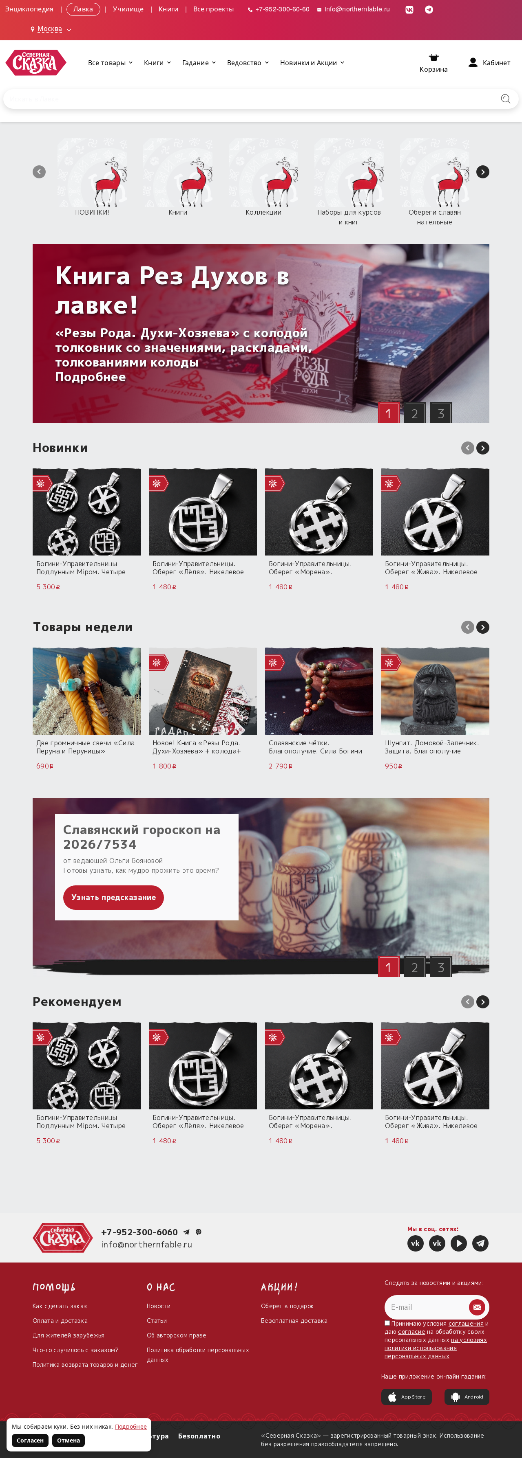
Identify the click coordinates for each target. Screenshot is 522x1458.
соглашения (466, 1323)
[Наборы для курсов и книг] (349, 172)
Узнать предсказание (113, 897)
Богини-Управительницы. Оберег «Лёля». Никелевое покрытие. (198, 567)
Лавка (83, 8)
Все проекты (213, 8)
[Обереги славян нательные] (434, 172)
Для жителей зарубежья (69, 1335)
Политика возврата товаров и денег (85, 1364)
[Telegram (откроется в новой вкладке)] (429, 8)
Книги (169, 8)
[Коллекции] (263, 172)
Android (473, 1396)
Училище (128, 8)
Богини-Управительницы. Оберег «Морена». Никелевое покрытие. (310, 567)
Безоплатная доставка (294, 1320)
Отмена (68, 1440)
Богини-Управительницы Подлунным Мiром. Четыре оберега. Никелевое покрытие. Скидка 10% (81, 567)
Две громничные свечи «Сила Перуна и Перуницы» (85, 747)
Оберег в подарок (287, 1306)
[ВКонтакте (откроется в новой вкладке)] (409, 8)
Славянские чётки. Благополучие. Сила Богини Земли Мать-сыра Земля (315, 747)
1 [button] (389, 413)
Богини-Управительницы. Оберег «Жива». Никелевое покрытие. (431, 567)
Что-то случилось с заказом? (76, 1350)
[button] (39, 171)
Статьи (157, 1320)
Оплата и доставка (60, 1320)
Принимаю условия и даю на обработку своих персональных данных (437, 1340)
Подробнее (131, 1426)
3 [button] (441, 413)
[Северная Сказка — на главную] (36, 62)
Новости (158, 1306)
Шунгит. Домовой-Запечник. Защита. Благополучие (432, 747)
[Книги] (177, 172)
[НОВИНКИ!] (92, 172)
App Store (413, 1396)
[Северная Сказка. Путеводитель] (437, 1243)
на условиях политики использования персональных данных (436, 1348)
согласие (411, 1331)
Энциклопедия (29, 8)
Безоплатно (199, 1436)
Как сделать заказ (60, 1306)
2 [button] (415, 413)
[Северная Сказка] (415, 1243)
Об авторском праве (177, 1335)
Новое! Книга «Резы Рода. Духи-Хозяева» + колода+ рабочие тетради (197, 747)
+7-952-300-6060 (139, 1232)
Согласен (30, 1440)
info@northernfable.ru (356, 8)
